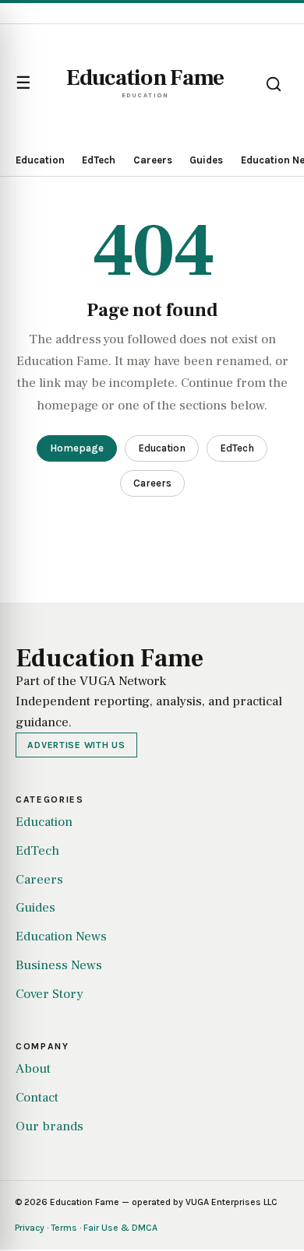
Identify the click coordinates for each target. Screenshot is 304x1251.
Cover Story (49, 994)
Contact (37, 1097)
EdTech (98, 160)
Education (40, 160)
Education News (61, 936)
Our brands (49, 1126)
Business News (59, 965)
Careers (152, 160)
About (33, 1068)
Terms (64, 1227)
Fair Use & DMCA (120, 1227)
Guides (206, 160)
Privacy (29, 1227)
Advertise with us (76, 745)
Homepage (77, 448)
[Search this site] (273, 84)
